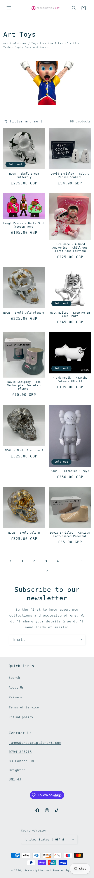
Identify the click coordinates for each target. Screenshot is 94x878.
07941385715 (20, 752)
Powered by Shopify (68, 870)
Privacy (15, 697)
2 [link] (34, 561)
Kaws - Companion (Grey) (70, 471)
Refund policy (21, 717)
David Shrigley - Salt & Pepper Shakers (70, 175)
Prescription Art (37, 870)
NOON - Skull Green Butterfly (24, 175)
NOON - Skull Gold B (24, 532)
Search (14, 677)
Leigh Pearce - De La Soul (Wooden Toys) (24, 225)
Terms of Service (24, 707)
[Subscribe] (80, 640)
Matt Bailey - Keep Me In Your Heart (70, 314)
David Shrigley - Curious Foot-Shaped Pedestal (70, 534)
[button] (9, 8)
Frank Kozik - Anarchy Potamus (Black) (69, 379)
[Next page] (47, 571)
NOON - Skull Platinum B (24, 450)
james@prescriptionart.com (35, 743)
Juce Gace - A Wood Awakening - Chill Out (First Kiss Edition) (69, 248)
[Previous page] (10, 561)
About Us (16, 687)
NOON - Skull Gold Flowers (24, 312)
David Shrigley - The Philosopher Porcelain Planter (24, 385)
